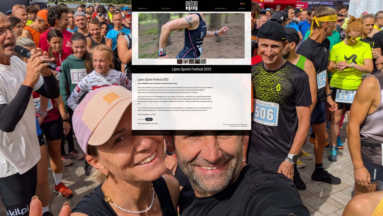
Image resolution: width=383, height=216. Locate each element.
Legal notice (146, 132)
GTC (164, 132)
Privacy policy (156, 132)
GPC (167, 132)
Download (149, 119)
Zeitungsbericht (141, 119)
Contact (241, 9)
